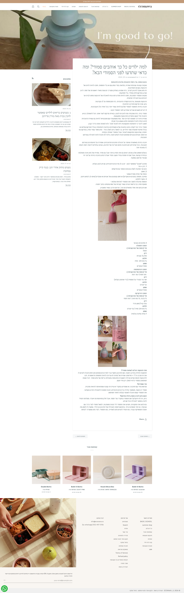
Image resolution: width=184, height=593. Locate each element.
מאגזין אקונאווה (147, 546)
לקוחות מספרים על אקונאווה (119, 560)
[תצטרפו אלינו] (5, 580)
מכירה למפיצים (123, 535)
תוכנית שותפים (123, 546)
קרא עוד (68, 130)
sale (150, 549)
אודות (126, 528)
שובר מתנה (124, 563)
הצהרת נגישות (123, 567)
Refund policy (123, 556)
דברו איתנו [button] (100, 518)
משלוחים (125, 521)
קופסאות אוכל (147, 532)
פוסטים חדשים (80, 436)
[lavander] (139, 492)
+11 (137, 493)
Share (141, 419)
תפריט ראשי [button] (148, 518)
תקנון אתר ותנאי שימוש (121, 539)
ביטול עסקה (124, 542)
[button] (130, 6)
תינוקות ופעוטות (147, 535)
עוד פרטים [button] (124, 518)
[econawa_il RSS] (33, 78)
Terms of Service (122, 553)
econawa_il (169, 591)
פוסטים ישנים (145, 436)
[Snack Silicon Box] (107, 470)
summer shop (147, 525)
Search (125, 525)
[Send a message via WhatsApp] (4, 588)
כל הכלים (149, 528)
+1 (44, 492)
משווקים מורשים (123, 549)
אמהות (150, 539)
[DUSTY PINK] (78, 492)
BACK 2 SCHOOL (146, 521)
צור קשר (125, 532)
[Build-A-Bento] (138, 470)
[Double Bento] (46, 470)
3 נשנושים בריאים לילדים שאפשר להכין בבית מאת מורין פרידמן (54, 114)
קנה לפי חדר (148, 542)
